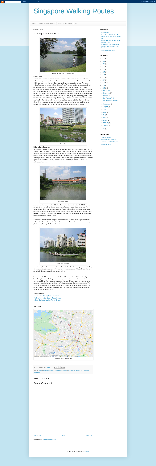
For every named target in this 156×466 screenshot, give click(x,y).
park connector (85, 370)
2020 (103, 64)
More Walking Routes (47, 23)
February (106, 123)
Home (34, 23)
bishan (40, 370)
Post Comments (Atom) (49, 439)
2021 (103, 61)
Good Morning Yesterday (109, 139)
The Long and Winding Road (110, 142)
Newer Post (37, 436)
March (105, 120)
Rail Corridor (105, 32)
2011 (103, 88)
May (104, 115)
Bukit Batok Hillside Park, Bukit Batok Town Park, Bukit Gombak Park (111, 36)
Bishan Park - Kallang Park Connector (46, 296)
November (106, 93)
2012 (103, 85)
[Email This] (55, 367)
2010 (103, 129)
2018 (103, 69)
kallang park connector (61, 370)
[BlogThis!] (57, 367)
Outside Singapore (65, 23)
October (106, 95)
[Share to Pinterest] (64, 367)
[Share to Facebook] (62, 367)
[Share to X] (59, 367)
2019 (103, 66)
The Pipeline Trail (108, 98)
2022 (103, 58)
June (105, 112)
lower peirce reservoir (74, 370)
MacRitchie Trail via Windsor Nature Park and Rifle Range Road (110, 46)
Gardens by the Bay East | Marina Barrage (47, 298)
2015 (103, 77)
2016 (103, 74)
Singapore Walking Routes (73, 11)
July (104, 109)
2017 (103, 72)
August (105, 107)
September (107, 104)
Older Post (89, 436)
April (105, 117)
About (77, 23)
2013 (103, 82)
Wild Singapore (106, 137)
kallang (52, 370)
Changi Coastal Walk (108, 50)
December (106, 90)
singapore (37, 372)
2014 (103, 80)
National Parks (106, 144)
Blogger (86, 451)
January (106, 125)
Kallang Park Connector (110, 101)
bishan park (46, 370)
